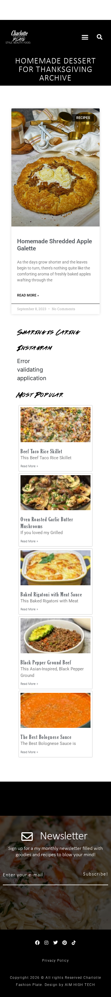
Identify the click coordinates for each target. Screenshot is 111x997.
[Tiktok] (73, 942)
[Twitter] (55, 942)
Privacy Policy (55, 961)
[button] (85, 37)
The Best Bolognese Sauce (45, 737)
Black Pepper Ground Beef (45, 662)
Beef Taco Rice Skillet (41, 451)
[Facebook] (37, 942)
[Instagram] (46, 942)
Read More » (28, 295)
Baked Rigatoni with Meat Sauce (51, 594)
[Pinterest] (64, 942)
